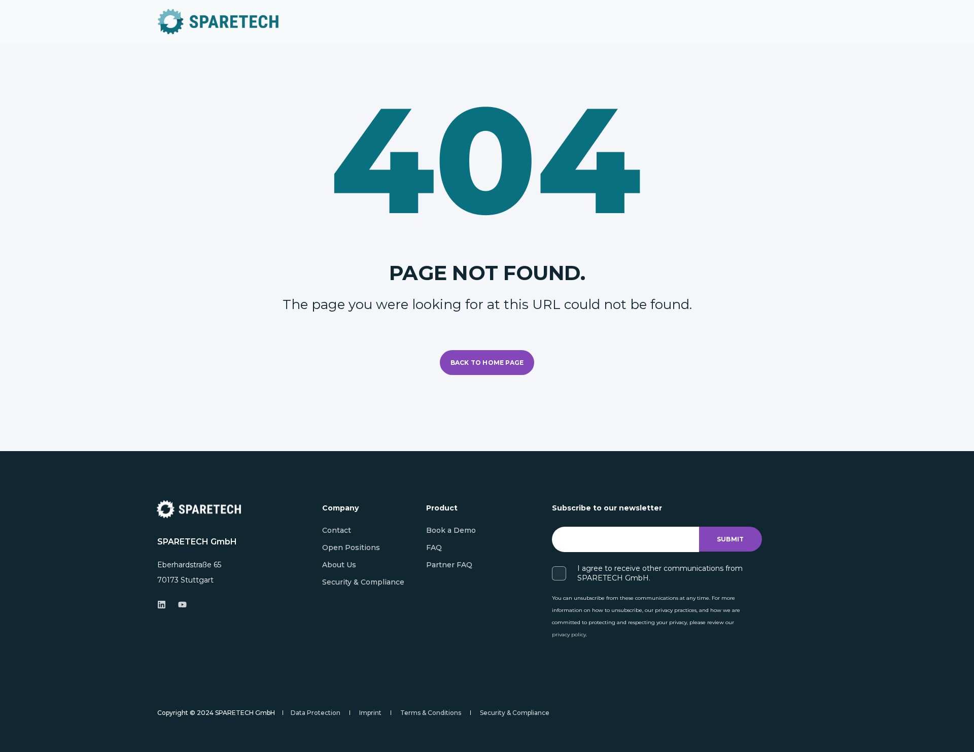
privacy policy (569, 634)
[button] (954, 732)
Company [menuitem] (340, 508)
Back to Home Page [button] (487, 362)
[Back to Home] (218, 22)
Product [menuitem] (442, 508)
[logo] (199, 509)
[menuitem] (336, 530)
